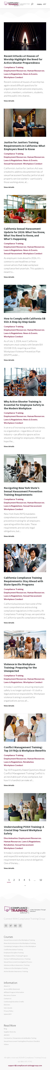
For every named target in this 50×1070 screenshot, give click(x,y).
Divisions (7, 1005)
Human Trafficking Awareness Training (17, 959)
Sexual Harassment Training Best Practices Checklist (22, 1041)
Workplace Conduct (13, 77)
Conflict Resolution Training (13, 949)
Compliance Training (13, 67)
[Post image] (25, 36)
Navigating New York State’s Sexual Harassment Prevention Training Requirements (23, 491)
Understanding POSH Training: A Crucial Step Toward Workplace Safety (24, 830)
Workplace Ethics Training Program (16, 956)
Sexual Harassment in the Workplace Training (19, 940)
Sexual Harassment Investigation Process (18, 962)
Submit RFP (8, 1014)
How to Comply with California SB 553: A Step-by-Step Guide (24, 320)
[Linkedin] (20, 926)
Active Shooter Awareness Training (16, 971)
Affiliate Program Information (14, 992)
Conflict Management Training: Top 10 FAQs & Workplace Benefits (25, 748)
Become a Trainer (10, 995)
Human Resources (35, 70)
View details (9, 101)
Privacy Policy (8, 1011)
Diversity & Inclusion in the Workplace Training (20, 943)
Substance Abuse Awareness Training (16, 965)
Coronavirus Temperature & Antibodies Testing (20, 1038)
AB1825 (6, 1035)
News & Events (30, 74)
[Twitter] (11, 926)
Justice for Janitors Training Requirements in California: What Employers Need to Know (24, 145)
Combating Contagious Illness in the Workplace (20, 946)
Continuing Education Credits (14, 1002)
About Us (7, 986)
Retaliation (28, 762)
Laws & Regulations (13, 74)
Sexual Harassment (13, 163)
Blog (5, 1029)
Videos (6, 1044)
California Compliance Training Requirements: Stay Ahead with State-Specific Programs (23, 581)
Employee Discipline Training (13, 953)
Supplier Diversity (10, 1032)
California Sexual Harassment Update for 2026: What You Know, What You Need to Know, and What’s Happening (24, 234)
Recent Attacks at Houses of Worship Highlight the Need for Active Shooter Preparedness (23, 59)
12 (40, 879)
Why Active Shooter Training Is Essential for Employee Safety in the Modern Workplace (24, 405)
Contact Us (7, 999)
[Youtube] (15, 926)
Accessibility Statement (12, 989)
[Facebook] (6, 926)
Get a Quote (8, 1008)
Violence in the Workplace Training (16, 968)
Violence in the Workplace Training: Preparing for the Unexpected (20, 667)
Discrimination (11, 838)
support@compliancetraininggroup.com (25, 1065)
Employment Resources (15, 70)
